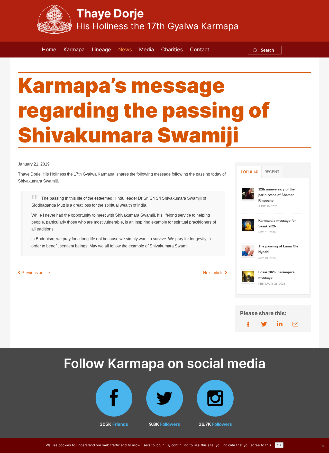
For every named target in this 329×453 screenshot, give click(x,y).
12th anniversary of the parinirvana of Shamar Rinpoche (276, 194)
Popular (249, 172)
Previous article (35, 273)
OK (279, 445)
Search (267, 50)
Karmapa (74, 49)
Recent (271, 171)
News (125, 49)
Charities (172, 49)
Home (49, 49)
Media (146, 49)
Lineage (101, 49)
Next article (214, 273)
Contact (199, 49)
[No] (322, 445)
